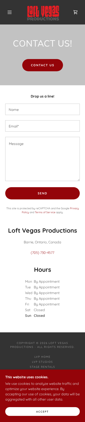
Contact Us (42, 65)
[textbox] (42, 109)
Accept (42, 411)
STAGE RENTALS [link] (42, 366)
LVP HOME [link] (42, 356)
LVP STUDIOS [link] (42, 361)
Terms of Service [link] (45, 212)
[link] (43, 12)
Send (42, 193)
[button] (9, 12)
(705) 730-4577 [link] (42, 252)
